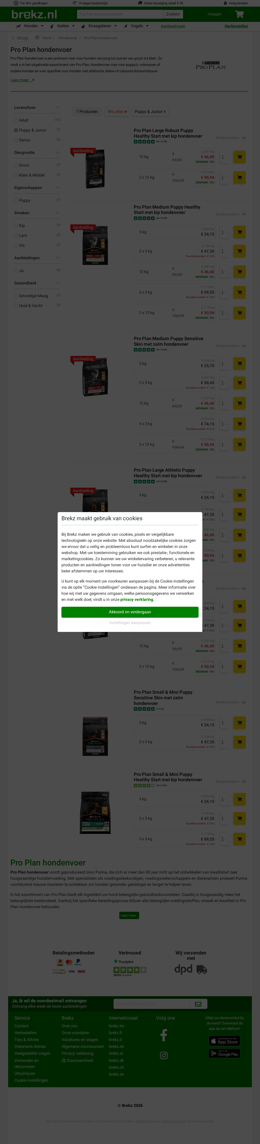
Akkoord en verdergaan (130, 612)
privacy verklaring (136, 599)
